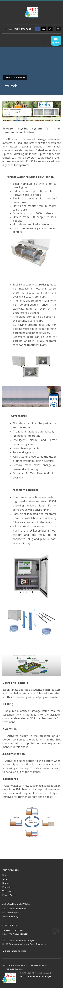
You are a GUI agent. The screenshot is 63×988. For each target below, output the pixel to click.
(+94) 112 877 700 (14, 930)
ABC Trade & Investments (14, 908)
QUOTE (55, 40)
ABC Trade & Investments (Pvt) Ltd (35, 976)
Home (5, 875)
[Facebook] (37, 29)
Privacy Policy (9, 895)
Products (6, 887)
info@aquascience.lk (19, 933)
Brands (6, 883)
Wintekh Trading (10, 916)
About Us (6, 879)
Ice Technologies (10, 912)
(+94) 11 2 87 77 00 (22, 29)
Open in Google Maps (15, 950)
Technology (8, 891)
